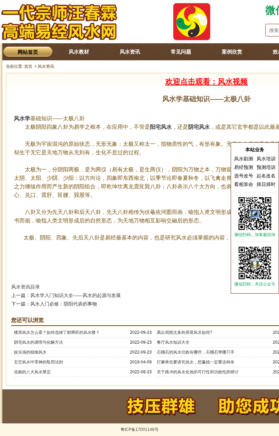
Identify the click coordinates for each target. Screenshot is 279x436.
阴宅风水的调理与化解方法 (38, 342)
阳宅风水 (161, 127)
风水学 (22, 118)
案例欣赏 (232, 51)
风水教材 (79, 51)
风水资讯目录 (25, 287)
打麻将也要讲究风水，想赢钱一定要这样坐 (195, 362)
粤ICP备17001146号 (139, 429)
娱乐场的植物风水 (30, 352)
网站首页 (28, 52)
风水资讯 (130, 51)
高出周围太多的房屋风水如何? (184, 332)
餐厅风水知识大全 (173, 342)
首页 (28, 66)
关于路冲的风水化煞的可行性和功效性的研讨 (198, 372)
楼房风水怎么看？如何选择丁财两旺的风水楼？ (57, 332)
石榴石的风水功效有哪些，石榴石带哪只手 (195, 352)
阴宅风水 (199, 127)
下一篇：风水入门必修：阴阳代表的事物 (54, 304)
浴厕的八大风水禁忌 (32, 372)
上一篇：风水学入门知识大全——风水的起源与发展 (66, 295)
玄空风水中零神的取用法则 (38, 362)
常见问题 (181, 51)
